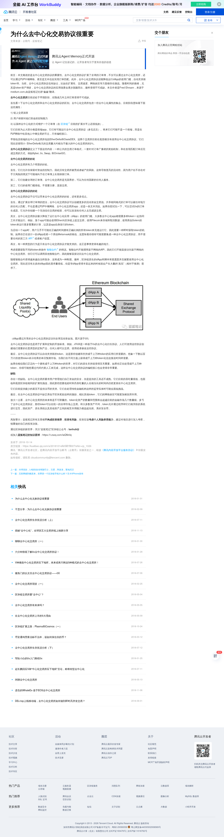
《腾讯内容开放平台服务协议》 (118, 450)
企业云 (90, 796)
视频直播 (67, 788)
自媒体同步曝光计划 (64, 743)
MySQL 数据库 (192, 796)
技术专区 (13, 771)
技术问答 (13, 748)
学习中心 (13, 762)
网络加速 (140, 785)
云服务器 (67, 785)
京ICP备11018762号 (137, 830)
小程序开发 (190, 806)
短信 (89, 806)
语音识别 (67, 799)
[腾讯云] (10, 11)
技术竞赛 (59, 757)
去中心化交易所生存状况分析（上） (34, 520)
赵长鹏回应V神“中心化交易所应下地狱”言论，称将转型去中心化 (50, 669)
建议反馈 (177, 11)
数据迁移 (67, 809)
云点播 (139, 806)
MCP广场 (80, 20)
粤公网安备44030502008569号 (146, 826)
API (30, 238)
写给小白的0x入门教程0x (28, 658)
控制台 (188, 11)
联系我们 (152, 752)
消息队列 (116, 785)
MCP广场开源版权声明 (158, 762)
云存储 (41, 788)
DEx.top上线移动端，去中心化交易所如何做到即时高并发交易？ (50, 701)
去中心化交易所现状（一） (29, 583)
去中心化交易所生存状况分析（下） (34, 647)
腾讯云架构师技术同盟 (112, 748)
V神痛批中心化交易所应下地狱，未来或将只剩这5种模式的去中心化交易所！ (57, 562)
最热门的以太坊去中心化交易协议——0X (37, 573)
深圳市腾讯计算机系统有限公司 (78, 826)
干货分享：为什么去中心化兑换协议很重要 (38, 509)
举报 (144, 40)
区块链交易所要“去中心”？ (29, 594)
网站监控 (42, 809)
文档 (165, 11)
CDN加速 (116, 796)
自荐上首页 (60, 752)
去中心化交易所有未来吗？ (29, 605)
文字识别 (116, 806)
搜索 (188, 20)
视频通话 (140, 796)
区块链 (64, 124)
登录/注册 (210, 12)
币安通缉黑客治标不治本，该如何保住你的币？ (40, 637)
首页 (6, 20)
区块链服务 (92, 785)
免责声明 (152, 748)
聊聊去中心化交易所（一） (29, 541)
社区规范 (152, 743)
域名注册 (42, 785)
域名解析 (189, 785)
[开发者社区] (29, 11)
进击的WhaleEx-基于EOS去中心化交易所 (37, 690)
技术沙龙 (13, 752)
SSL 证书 (42, 799)
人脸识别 (42, 796)
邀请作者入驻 (61, 748)
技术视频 (13, 757)
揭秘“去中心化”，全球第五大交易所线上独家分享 (41, 530)
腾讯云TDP (107, 757)
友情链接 (152, 757)
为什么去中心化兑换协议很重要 (32, 498)
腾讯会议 (67, 796)
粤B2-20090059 (120, 826)
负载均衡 (67, 806)
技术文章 (13, 743)
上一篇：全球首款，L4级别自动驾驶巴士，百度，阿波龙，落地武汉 (42, 469)
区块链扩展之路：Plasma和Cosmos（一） (38, 626)
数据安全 (42, 806)
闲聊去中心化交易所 (26, 679)
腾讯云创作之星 (109, 752)
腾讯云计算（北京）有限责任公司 (92, 830)
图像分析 (165, 796)
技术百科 (13, 766)
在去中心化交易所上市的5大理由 (33, 615)
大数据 (164, 806)
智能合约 (52, 249)
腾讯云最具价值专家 (111, 743)
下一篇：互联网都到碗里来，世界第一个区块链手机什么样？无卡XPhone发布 (46, 473)
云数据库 (165, 785)
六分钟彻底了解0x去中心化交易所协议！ (37, 551)
